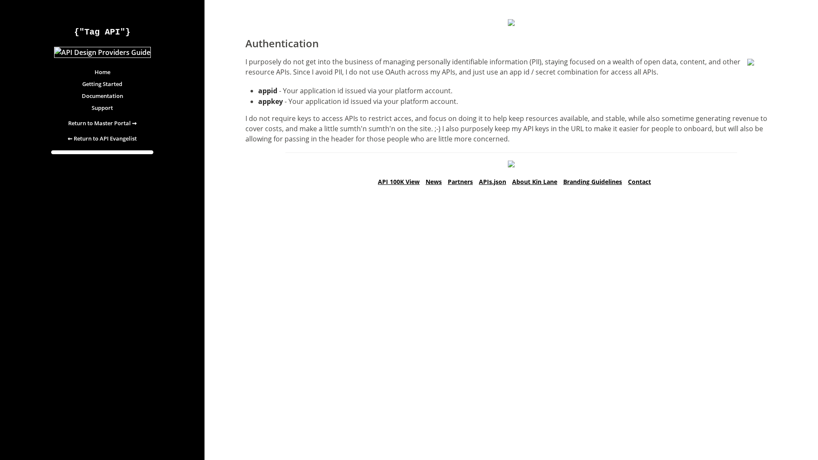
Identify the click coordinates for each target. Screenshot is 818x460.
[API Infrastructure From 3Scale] (511, 165)
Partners (460, 182)
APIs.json (492, 182)
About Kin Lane (534, 182)
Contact (639, 182)
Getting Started (102, 84)
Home (102, 72)
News (434, 182)
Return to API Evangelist (102, 138)
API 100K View (399, 182)
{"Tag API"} (102, 32)
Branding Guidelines (592, 182)
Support (102, 108)
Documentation (102, 96)
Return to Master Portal (102, 123)
